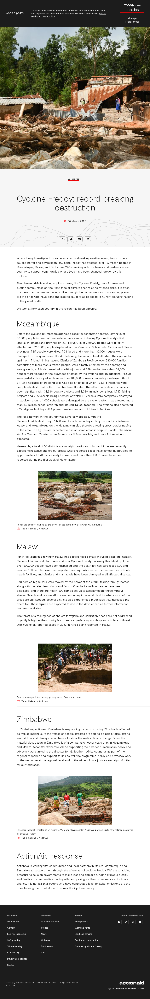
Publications (47, 946)
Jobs (43, 952)
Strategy (11, 965)
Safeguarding (13, 940)
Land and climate (83, 934)
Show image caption (143, 52)
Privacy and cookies (17, 959)
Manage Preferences (132, 20)
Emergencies (73, 179)
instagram (126, 922)
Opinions (45, 940)
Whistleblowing (14, 946)
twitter (133, 922)
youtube (140, 922)
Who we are (13, 921)
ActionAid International (132, 983)
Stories (44, 928)
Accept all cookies (132, 7)
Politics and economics (86, 940)
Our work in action (50, 921)
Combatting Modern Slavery (89, 946)
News (44, 934)
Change (141, 988)
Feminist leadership (16, 934)
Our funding (13, 952)
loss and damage (38, 738)
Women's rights (82, 928)
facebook (119, 922)
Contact (11, 928)
